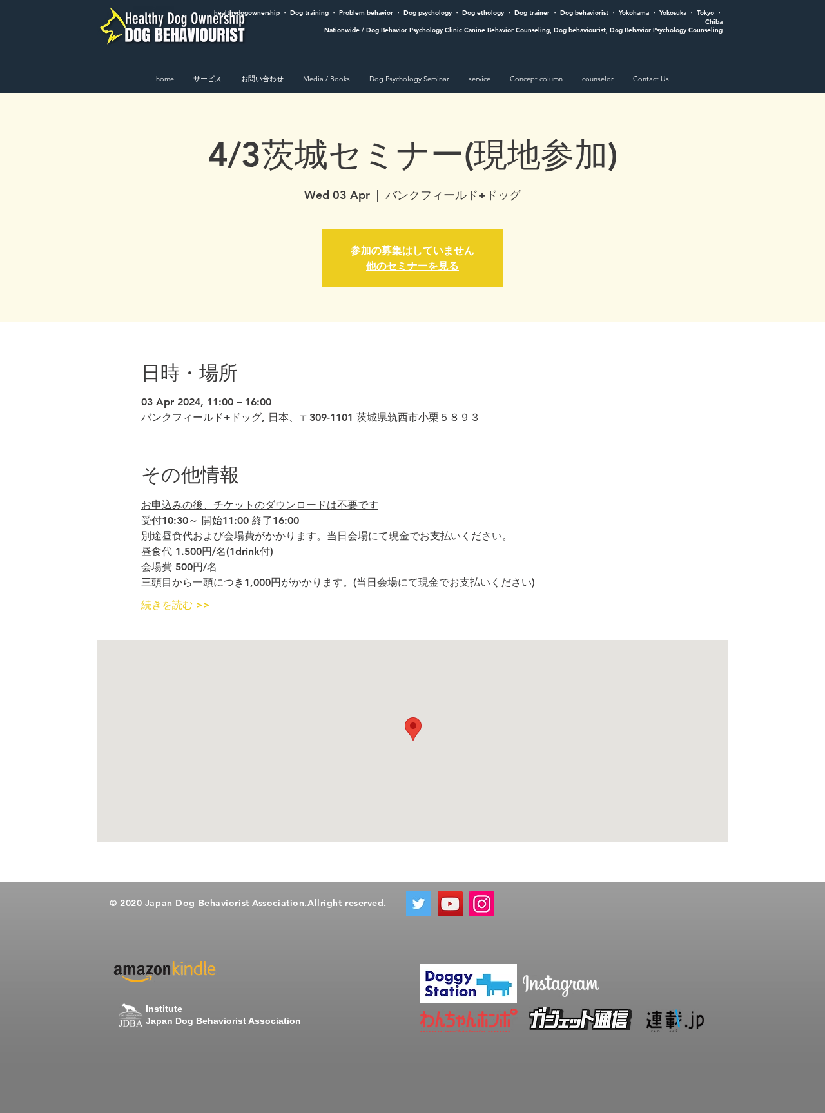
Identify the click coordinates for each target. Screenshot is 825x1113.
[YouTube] (450, 903)
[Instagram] (481, 903)
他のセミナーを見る (412, 265)
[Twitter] (418, 903)
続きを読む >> (175, 605)
